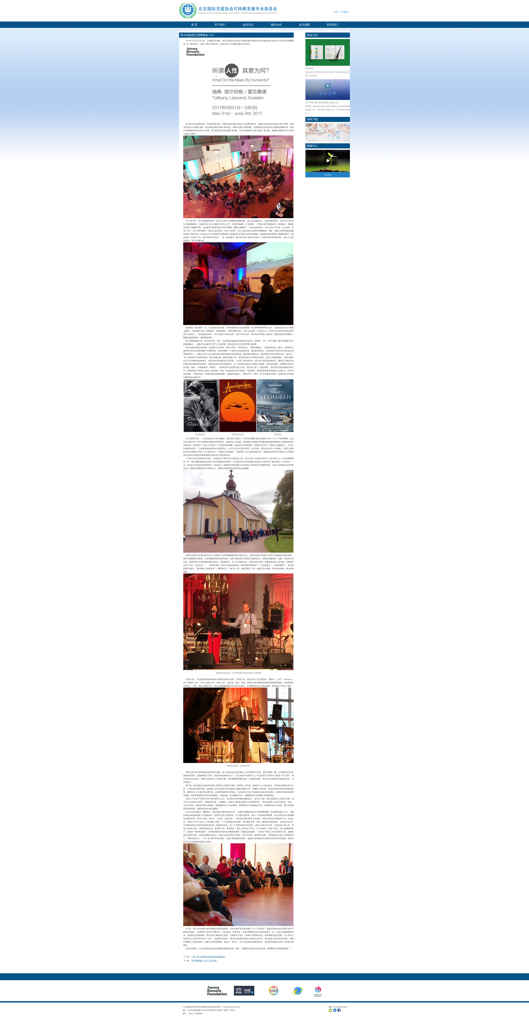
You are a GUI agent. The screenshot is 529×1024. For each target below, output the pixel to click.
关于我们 (220, 24)
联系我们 (332, 24)
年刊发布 (309, 68)
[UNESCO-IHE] (244, 991)
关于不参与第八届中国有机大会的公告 (321, 102)
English (345, 12)
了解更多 (328, 175)
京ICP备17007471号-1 (231, 1007)
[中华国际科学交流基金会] (297, 991)
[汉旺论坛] (318, 991)
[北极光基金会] (217, 991)
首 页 (194, 24)
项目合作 (276, 24)
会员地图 (304, 24)
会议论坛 (248, 24)
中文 (336, 12)
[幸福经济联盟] (270, 991)
